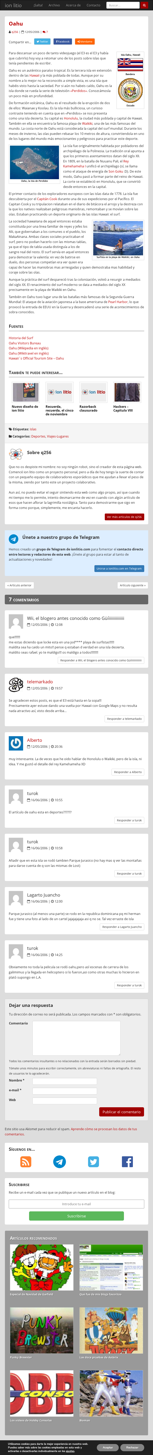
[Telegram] (59, 1161)
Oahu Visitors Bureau (25, 343)
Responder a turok (129, 820)
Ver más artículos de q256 (124, 517)
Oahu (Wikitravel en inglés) (29, 353)
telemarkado (40, 682)
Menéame (86, 41)
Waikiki (87, 123)
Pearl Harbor (118, 302)
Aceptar (108, 1447)
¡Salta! (38, 5)
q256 (15, 32)
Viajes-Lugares (58, 436)
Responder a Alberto (128, 772)
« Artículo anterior (19, 585)
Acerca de (73, 5)
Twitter (43, 41)
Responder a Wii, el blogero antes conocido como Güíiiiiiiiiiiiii (101, 660)
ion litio (13, 5)
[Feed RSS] (26, 1161)
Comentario (18, 1023)
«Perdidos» (78, 91)
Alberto (34, 740)
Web (12, 1100)
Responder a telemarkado (124, 719)
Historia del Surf (21, 338)
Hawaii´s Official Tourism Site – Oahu (36, 358)
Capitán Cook (47, 199)
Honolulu (71, 118)
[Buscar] (144, 5)
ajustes (70, 1451)
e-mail (15, 1090)
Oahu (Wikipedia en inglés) (28, 348)
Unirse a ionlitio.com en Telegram (119, 568)
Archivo (54, 5)
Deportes (38, 436)
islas (33, 429)
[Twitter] (93, 1161)
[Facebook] (127, 1161)
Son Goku (116, 171)
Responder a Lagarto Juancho (122, 927)
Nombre (17, 1080)
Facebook (63, 41)
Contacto (93, 5)
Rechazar (132, 1447)
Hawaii (34, 75)
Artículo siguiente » (133, 585)
